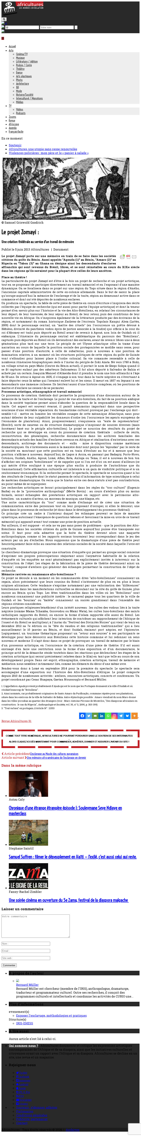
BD (17, 87)
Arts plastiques (24, 76)
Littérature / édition (27, 61)
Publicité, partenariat (32, 1119)
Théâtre (20, 69)
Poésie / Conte (24, 65)
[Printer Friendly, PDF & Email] (129, 258)
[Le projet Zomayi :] (65, 218)
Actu (11, 50)
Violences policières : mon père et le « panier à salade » (48, 153)
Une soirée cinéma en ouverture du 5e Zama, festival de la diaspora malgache (69, 900)
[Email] (95, 716)
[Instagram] (114, 716)
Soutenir (15, 145)
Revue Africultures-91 (16, 721)
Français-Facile (16, 131)
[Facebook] (82, 716)
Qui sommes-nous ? (23, 1046)
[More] (135, 716)
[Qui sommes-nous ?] (2, 31)
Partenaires (24, 1111)
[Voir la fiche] (17, 981)
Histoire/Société (24, 95)
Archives (72, 1130)
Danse (19, 72)
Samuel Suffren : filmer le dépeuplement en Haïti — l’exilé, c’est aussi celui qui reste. (73, 856)
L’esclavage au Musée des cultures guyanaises (54, 754)
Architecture (22, 83)
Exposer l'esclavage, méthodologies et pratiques (51, 1015)
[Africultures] (22, 15)
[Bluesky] (127, 716)
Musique (20, 58)
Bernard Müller (27, 985)
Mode (19, 91)
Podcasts (21, 113)
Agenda (13, 128)
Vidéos (19, 109)
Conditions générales (31, 1115)
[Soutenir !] (70, 739)
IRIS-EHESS (24, 1023)
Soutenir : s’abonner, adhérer (36, 1107)
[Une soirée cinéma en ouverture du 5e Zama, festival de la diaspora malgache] (28, 888)
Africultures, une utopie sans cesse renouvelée (43, 149)
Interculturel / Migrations (29, 98)
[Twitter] (89, 716)
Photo (19, 80)
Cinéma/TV (22, 54)
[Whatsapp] (108, 716)
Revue (12, 120)
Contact (22, 1123)
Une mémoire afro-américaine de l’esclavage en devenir (56, 757)
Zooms (12, 117)
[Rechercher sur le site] (4, 19)
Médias (19, 102)
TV (10, 106)
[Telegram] (121, 716)
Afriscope (14, 124)
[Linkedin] (101, 716)
